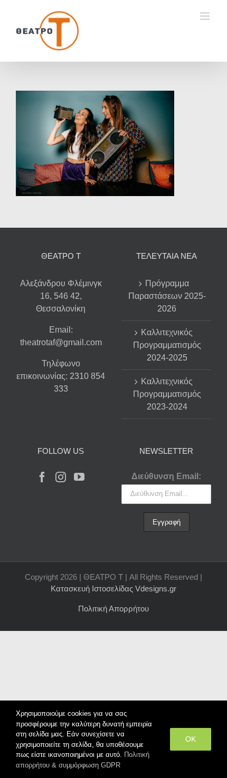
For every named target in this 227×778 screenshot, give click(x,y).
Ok (190, 739)
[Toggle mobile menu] (205, 16)
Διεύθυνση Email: (166, 476)
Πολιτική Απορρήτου (113, 608)
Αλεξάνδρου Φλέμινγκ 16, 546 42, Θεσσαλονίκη (61, 296)
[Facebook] (42, 477)
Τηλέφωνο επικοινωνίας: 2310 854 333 (60, 376)
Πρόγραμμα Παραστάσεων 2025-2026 (167, 296)
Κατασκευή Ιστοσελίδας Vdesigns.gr (113, 588)
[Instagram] (60, 477)
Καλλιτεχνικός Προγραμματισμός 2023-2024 (167, 394)
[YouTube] (79, 477)
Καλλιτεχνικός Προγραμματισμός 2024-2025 (167, 345)
